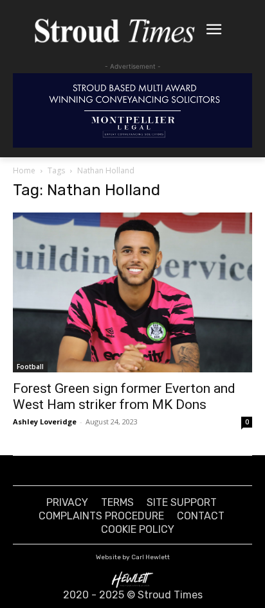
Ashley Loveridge (45, 421)
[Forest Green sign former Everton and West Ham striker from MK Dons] (132, 292)
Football (30, 366)
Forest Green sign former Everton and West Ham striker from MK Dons (124, 396)
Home (24, 170)
